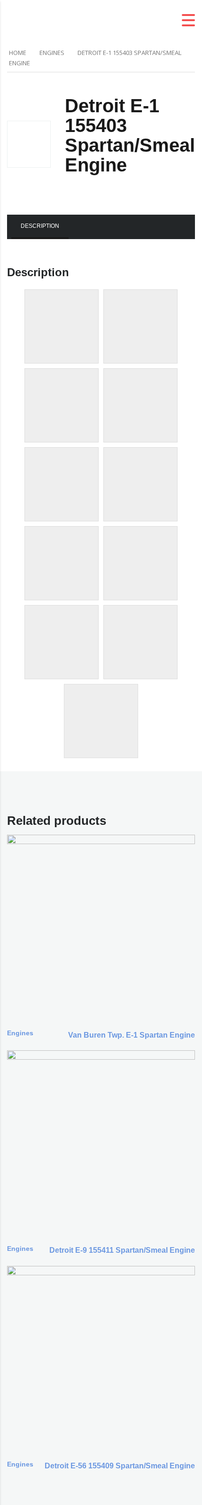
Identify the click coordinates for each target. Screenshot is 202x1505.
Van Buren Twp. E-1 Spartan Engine (131, 1035)
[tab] (40, 227)
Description (40, 226)
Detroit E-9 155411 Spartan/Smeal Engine (122, 1250)
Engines (51, 52)
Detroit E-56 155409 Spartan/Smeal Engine (120, 1466)
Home (17, 52)
